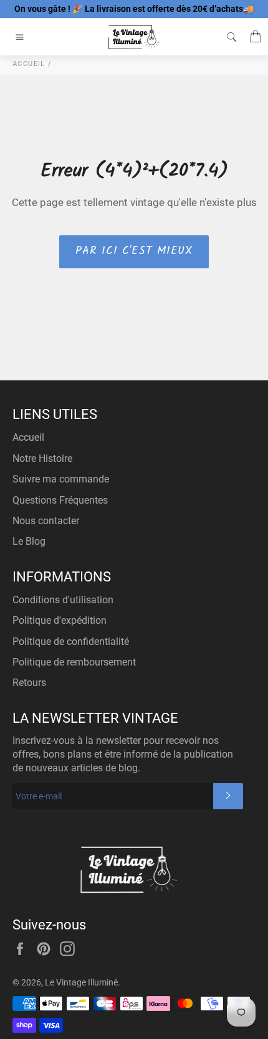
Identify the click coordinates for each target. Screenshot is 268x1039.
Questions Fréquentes (60, 500)
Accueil (28, 437)
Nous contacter (45, 521)
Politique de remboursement (74, 662)
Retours (29, 683)
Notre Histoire (42, 458)
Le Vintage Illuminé (81, 982)
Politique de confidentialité (70, 641)
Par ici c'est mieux (133, 251)
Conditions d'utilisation (62, 600)
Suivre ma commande (60, 479)
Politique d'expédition (59, 620)
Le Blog (28, 541)
